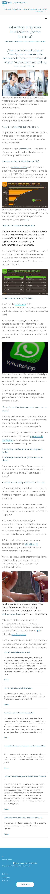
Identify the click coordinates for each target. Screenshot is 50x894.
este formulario (19, 634)
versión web (20, 304)
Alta (39, 9)
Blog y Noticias (16, 9)
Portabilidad (39, 11)
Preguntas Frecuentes (30, 9)
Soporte (44, 9)
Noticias (35, 41)
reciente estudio (19, 167)
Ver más (6, 680)
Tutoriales (7, 9)
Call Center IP (31, 543)
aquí (37, 630)
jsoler (43, 41)
